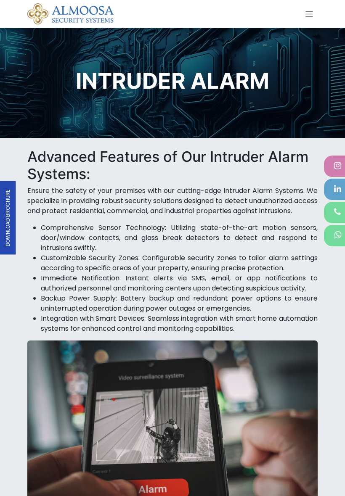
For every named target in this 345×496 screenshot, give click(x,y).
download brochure (7, 218)
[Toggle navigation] (309, 13)
